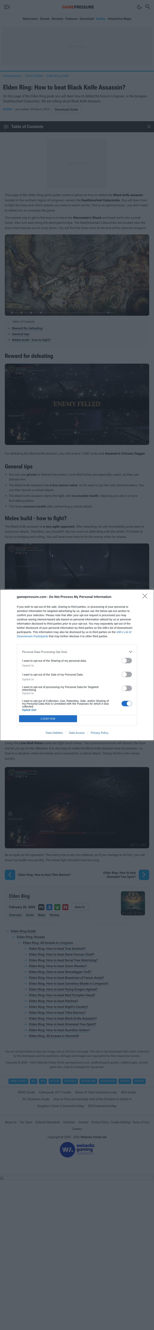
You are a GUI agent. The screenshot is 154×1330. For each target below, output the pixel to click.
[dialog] (77, 665)
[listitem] (77, 652)
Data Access (77, 732)
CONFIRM (48, 718)
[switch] (127, 660)
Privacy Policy (99, 732)
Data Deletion (54, 732)
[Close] (146, 597)
